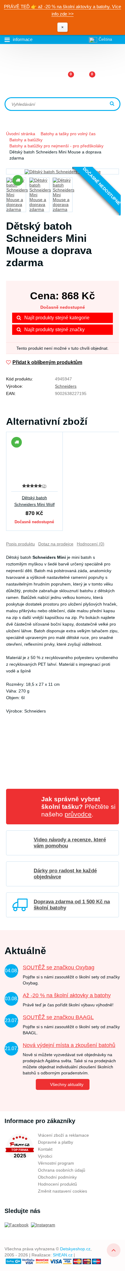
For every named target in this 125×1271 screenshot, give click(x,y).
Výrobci (45, 1156)
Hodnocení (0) (90, 543)
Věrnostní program (56, 1163)
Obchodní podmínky (57, 1177)
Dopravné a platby (55, 1142)
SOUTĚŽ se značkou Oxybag (58, 967)
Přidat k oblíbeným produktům (47, 362)
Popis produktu (20, 543)
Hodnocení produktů (57, 1184)
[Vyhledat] (112, 104)
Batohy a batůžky (25, 139)
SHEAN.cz (63, 1254)
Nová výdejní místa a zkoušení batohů (69, 1045)
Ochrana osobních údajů (61, 1170)
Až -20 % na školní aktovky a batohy (67, 995)
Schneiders (65, 386)
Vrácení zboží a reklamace (63, 1135)
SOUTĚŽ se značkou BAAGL (58, 1017)
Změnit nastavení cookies (62, 1191)
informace (22, 39)
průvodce (78, 814)
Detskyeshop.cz (75, 1248)
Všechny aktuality (66, 1084)
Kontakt (45, 1149)
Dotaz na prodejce (55, 543)
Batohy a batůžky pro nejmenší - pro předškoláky (56, 145)
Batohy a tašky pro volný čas (68, 133)
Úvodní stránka (20, 133)
